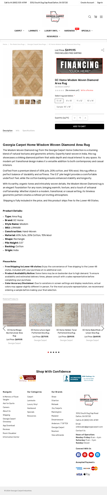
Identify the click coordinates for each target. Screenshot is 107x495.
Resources (52, 36)
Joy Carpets (57, 408)
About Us (7, 411)
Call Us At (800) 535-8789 (15, 3)
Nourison (55, 431)
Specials (86, 31)
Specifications (29, 131)
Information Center (11, 437)
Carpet (18, 31)
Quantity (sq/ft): (62, 118)
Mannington (56, 412)
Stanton (55, 400)
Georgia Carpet (58, 427)
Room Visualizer (9, 433)
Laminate (33, 31)
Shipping (6, 415)
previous (4, 329)
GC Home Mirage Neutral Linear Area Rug (14, 333)
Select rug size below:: (65, 96)
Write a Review (87, 90)
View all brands (58, 435)
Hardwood (69, 31)
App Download (9, 425)
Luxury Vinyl (51, 31)
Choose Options (14, 321)
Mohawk (55, 404)
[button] (79, 66)
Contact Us (80, 431)
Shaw (54, 397)
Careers (6, 407)
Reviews (6, 429)
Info (17, 131)
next (103, 329)
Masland (55, 416)
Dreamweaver (57, 420)
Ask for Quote (8, 403)
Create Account (87, 3)
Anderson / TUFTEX (60, 423)
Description (8, 131)
